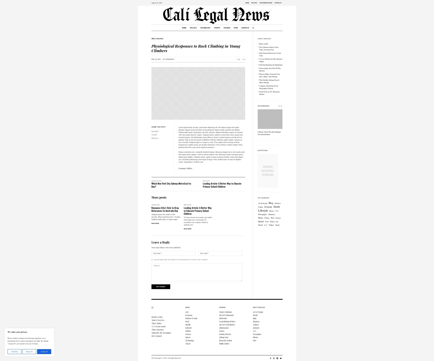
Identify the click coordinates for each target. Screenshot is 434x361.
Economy (182, 168)
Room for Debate (225, 340)
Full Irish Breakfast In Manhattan (271, 65)
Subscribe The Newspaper (161, 333)
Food (187, 321)
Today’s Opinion (225, 312)
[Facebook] (270, 358)
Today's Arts (274, 221)
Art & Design (262, 203)
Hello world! (263, 44)
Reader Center (157, 317)
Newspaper (262, 214)
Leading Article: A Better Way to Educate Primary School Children (222, 185)
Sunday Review (225, 334)
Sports (261, 221)
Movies (271, 211)
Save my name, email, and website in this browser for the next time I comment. (181, 259)
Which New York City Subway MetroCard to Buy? (171, 185)
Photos (260, 218)
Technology (189, 340)
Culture (260, 207)
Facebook (154, 131)
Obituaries (271, 214)
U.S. (265, 225)
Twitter (154, 135)
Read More (155, 223)
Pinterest (154, 138)
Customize (14, 351)
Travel (260, 225)
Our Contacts (157, 336)
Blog (271, 203)
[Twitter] (280, 358)
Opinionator (224, 328)
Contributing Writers (227, 321)
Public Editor (224, 343)
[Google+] (274, 358)
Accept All (44, 351)
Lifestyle (263, 210)
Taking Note (223, 337)
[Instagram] (277, 358)
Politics (159, 39)
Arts (153, 39)
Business (278, 203)
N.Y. (277, 211)
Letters (221, 331)
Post (272, 218)
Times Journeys (158, 329)
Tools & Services (158, 320)
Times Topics (157, 323)
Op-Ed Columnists (226, 315)
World (277, 225)
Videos (271, 225)
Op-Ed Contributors (227, 324)
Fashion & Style (191, 318)
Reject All (29, 351)
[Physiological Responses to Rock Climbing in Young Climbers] (198, 93)
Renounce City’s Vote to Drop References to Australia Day (165, 209)
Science (278, 218)
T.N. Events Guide (159, 326)
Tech (267, 221)
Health (277, 206)
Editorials (223, 318)
